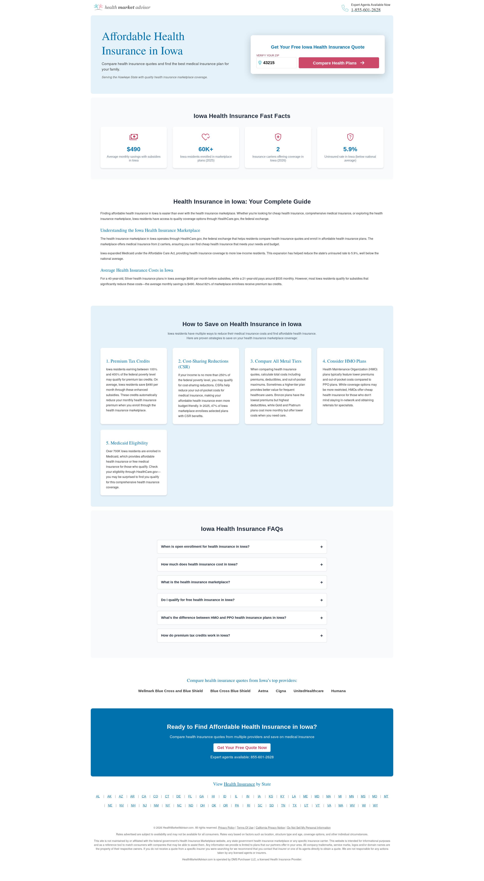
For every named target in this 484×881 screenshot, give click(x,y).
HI (213, 796)
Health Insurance (239, 784)
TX (295, 805)
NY (168, 805)
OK (214, 805)
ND (191, 805)
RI (248, 805)
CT (167, 796)
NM (156, 805)
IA (259, 796)
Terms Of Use (245, 827)
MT (386, 796)
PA (237, 805)
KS (271, 796)
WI (364, 805)
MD (317, 796)
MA (328, 796)
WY (375, 805)
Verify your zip (267, 55)
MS (363, 796)
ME (305, 796)
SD (271, 805)
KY (282, 796)
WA (340, 805)
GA (201, 796)
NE (110, 805)
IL (236, 796)
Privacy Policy (226, 827)
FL (190, 796)
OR (225, 805)
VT (318, 805)
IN (247, 796)
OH (202, 805)
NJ (145, 805)
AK (109, 796)
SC (260, 805)
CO (155, 796)
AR (132, 796)
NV (121, 805)
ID (224, 796)
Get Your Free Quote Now (242, 747)
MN (351, 796)
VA (329, 805)
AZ (121, 796)
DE (178, 796)
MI (340, 796)
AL (98, 796)
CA (144, 796)
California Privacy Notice (270, 827)
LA (294, 796)
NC (179, 805)
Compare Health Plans (335, 63)
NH (133, 805)
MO (374, 796)
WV (352, 805)
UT (306, 805)
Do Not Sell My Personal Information (309, 827)
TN (283, 805)
